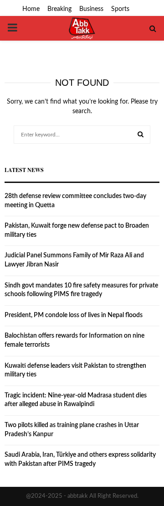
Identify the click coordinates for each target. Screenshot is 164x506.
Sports (120, 9)
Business (91, 9)
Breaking (59, 9)
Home (31, 9)
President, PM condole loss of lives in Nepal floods (74, 315)
